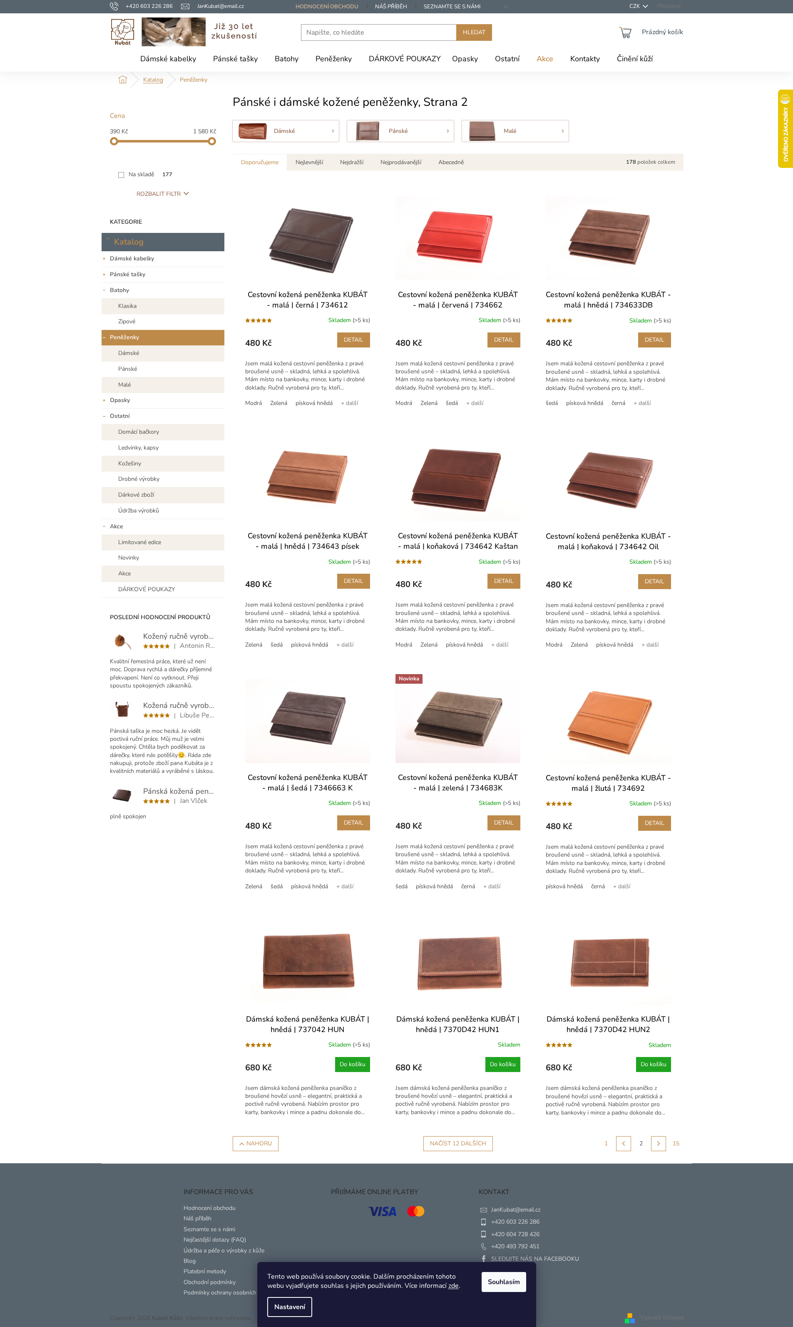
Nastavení (289, 1307)
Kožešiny (129, 463)
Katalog (129, 241)
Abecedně (451, 162)
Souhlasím (504, 1282)
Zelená (278, 403)
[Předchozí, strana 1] (623, 1143)
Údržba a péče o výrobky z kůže (224, 1251)
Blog (190, 1261)
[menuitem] (168, 58)
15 (676, 1143)
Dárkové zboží (136, 495)
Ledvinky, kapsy (138, 448)
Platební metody (205, 1271)
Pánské (127, 369)
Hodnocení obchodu (327, 6)
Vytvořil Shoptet (662, 1318)
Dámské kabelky (132, 258)
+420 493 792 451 (515, 1246)
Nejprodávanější (400, 162)
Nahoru (259, 1143)
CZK (635, 6)
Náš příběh (391, 6)
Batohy (119, 290)
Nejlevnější (309, 162)
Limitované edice (139, 542)
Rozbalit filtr (159, 194)
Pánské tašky (127, 274)
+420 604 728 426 (515, 1234)
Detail (353, 340)
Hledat (474, 32)
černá (618, 403)
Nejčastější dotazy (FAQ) (215, 1240)
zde (453, 1285)
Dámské (128, 353)
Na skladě (150, 174)
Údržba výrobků (138, 511)
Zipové (126, 321)
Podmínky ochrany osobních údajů (228, 1293)
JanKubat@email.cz (515, 1210)
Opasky (120, 400)
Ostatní (119, 416)
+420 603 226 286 (515, 1222)
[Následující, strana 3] (658, 1143)
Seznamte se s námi (452, 6)
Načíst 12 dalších (458, 1143)
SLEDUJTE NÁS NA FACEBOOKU (535, 1259)
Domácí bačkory (138, 432)
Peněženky (124, 337)
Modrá (253, 403)
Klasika (127, 306)
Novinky (128, 558)
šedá (452, 403)
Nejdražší (351, 162)
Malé (124, 385)
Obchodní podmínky (210, 1282)
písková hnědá (314, 403)
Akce (116, 526)
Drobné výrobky (138, 479)
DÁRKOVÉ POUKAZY (146, 589)
